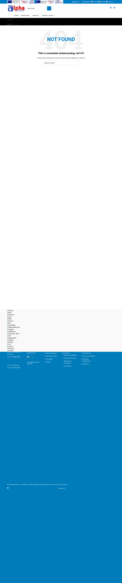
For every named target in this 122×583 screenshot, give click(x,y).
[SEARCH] (49, 8)
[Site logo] (16, 8)
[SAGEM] (61, 331)
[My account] (106, 8)
